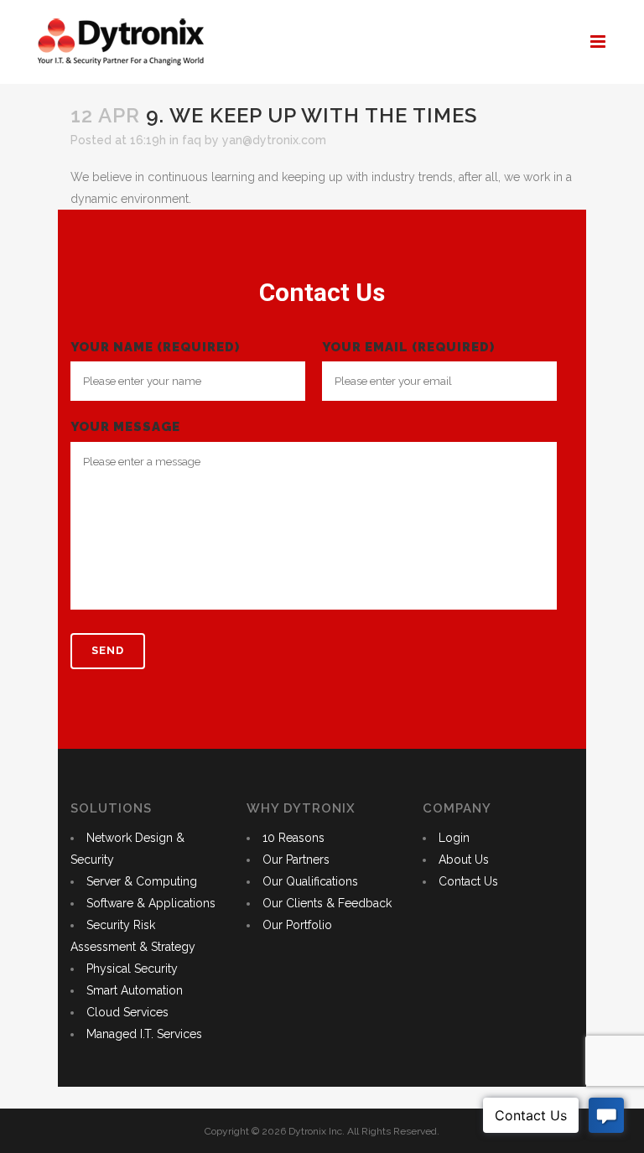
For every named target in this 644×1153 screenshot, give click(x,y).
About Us (464, 859)
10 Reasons (293, 837)
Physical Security (132, 968)
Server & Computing (141, 881)
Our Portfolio (297, 925)
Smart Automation (134, 990)
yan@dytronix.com (274, 140)
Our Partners (296, 859)
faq (191, 140)
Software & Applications (151, 903)
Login (454, 837)
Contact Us (468, 881)
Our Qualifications (310, 881)
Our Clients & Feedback (327, 903)
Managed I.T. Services (144, 1034)
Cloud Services (127, 1012)
